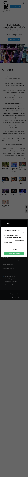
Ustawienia (14, 249)
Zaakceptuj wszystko (14, 253)
